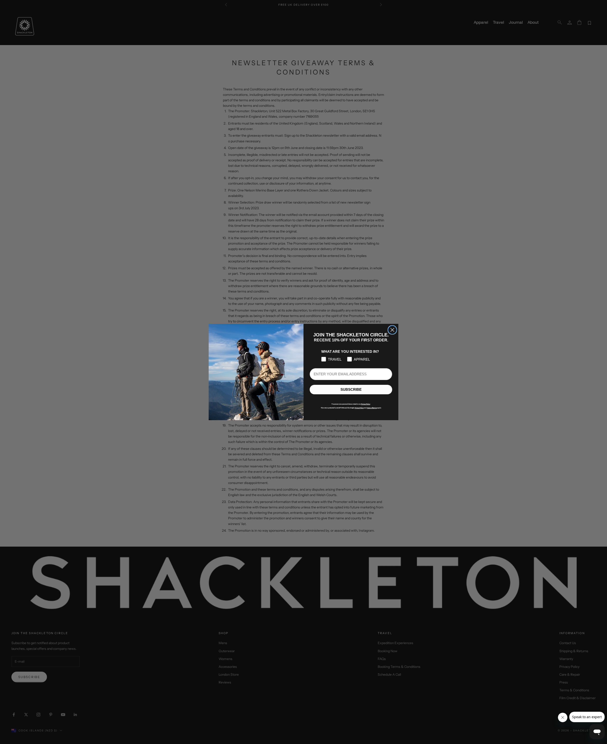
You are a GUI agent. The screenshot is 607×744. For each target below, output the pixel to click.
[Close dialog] (392, 330)
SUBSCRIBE (351, 390)
